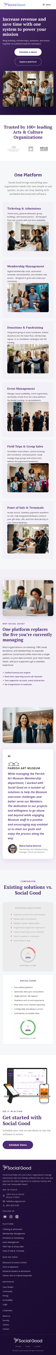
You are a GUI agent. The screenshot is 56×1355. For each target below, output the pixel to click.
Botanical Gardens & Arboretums (17, 1271)
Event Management (11, 1242)
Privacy (18, 1346)
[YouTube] (5, 1216)
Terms (27, 1346)
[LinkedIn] (17, 1216)
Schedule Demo (18, 1144)
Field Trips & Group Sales (13, 1246)
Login (5, 1304)
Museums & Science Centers (15, 1262)
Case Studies (8, 1287)
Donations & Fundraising (13, 1238)
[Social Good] (14, 4)
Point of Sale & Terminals (13, 1251)
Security (6, 1320)
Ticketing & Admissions (12, 1229)
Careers (6, 1324)
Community (7, 1291)
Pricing (5, 1295)
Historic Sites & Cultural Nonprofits (17, 1275)
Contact (6, 1329)
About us (6, 1316)
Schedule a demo (28, 52)
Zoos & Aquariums (10, 1267)
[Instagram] (11, 1216)
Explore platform (28, 61)
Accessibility (8, 1300)
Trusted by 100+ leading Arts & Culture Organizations (28, 132)
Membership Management (14, 1233)
